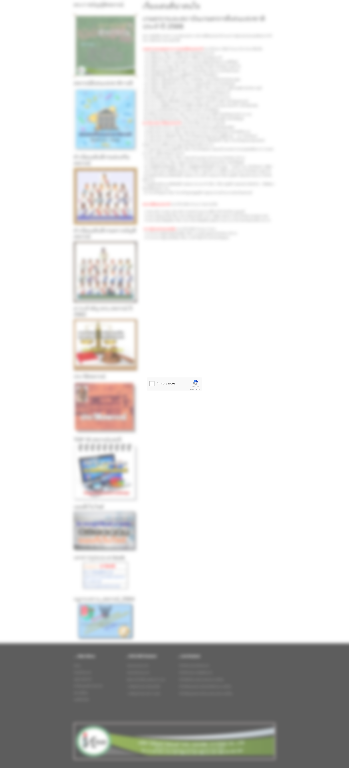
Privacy (192, 389)
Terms (197, 389)
